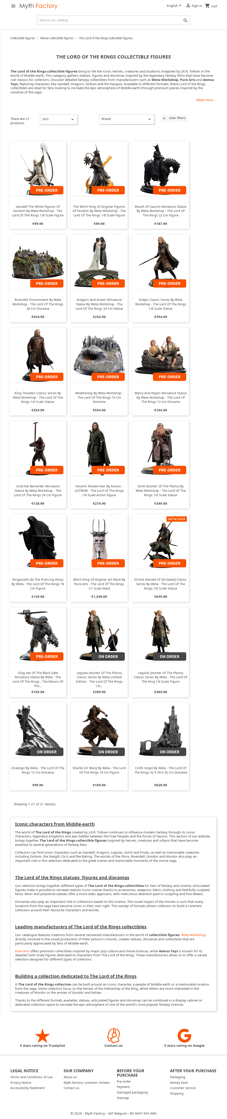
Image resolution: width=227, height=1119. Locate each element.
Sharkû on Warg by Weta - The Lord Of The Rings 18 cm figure (99, 770)
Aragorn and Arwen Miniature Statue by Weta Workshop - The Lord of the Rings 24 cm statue (99, 304)
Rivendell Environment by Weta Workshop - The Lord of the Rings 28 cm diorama (37, 304)
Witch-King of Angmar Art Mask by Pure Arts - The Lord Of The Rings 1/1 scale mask (99, 583)
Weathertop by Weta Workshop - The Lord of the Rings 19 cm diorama (99, 397)
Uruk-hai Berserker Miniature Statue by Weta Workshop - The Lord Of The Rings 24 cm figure (38, 490)
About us (70, 1077)
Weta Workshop (193, 935)
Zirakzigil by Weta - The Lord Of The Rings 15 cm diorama (38, 770)
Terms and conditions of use (31, 1077)
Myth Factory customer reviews (87, 1082)
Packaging (177, 1077)
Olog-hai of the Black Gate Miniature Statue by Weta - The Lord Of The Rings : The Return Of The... (38, 679)
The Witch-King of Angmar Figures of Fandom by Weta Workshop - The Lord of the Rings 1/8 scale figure (99, 211)
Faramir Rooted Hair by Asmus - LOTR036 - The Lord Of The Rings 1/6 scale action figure (99, 490)
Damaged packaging (132, 1092)
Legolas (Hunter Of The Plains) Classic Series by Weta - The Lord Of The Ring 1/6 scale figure (160, 677)
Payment (123, 1087)
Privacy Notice (20, 1082)
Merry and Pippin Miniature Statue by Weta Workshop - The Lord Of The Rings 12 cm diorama (161, 397)
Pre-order (124, 1081)
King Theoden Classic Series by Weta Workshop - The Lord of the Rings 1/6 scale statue (38, 397)
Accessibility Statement (27, 1088)
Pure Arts (22, 951)
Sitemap (123, 1098)
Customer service (183, 1088)
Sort (58, 119)
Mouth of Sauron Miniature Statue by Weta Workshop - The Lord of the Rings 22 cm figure (160, 211)
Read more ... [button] (206, 100)
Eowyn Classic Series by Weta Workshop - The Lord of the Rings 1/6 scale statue (160, 304)
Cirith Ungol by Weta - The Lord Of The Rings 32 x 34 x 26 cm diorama (160, 770)
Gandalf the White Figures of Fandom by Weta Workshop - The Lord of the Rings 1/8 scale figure (38, 211)
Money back (179, 1082)
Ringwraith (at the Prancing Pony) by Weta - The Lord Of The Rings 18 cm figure (38, 583)
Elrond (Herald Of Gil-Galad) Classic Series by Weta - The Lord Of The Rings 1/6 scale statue (160, 583)
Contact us (71, 1088)
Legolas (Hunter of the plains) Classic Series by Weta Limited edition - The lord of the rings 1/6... (99, 679)
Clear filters (174, 118)
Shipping (177, 1093)
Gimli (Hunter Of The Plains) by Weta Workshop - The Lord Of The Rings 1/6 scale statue (161, 490)
